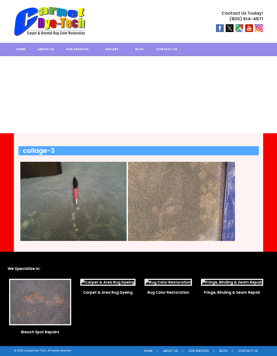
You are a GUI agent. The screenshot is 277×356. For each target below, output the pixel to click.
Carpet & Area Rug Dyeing (108, 292)
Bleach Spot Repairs (40, 332)
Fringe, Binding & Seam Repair (232, 292)
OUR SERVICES (198, 351)
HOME (148, 351)
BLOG (223, 351)
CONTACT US (248, 351)
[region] (138, 99)
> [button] (271, 98)
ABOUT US (170, 351)
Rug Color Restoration (168, 292)
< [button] (5, 98)
